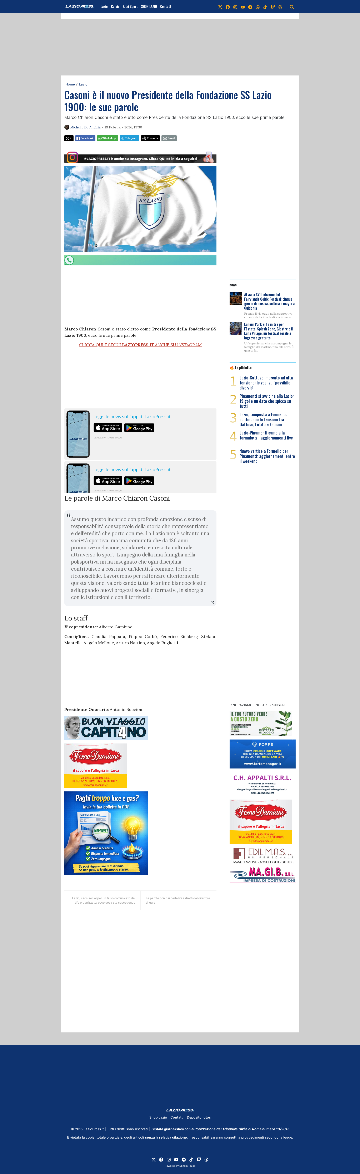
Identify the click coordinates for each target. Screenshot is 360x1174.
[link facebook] (227, 6)
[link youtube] (242, 6)
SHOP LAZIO (149, 6)
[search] (292, 6)
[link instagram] (235, 6)
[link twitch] (272, 6)
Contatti (166, 6)
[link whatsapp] (257, 6)
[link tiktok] (265, 6)
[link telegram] (250, 6)
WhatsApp (109, 138)
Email (171, 138)
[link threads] (280, 6)
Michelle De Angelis (85, 127)
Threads (152, 138)
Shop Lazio (158, 1117)
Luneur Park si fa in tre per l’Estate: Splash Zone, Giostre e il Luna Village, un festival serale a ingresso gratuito (268, 330)
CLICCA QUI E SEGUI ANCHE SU (140, 344)
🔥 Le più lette (240, 367)
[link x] (220, 6)
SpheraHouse (187, 1165)
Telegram (131, 138)
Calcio (115, 6)
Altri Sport (130, 6)
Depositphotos (199, 1117)
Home (70, 84)
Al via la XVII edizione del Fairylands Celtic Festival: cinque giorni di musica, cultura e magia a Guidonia (269, 301)
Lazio (104, 6)
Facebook (87, 138)
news (233, 284)
